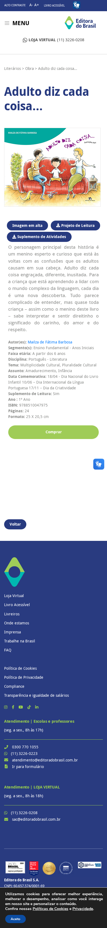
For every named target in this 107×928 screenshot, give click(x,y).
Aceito (15, 919)
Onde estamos (16, 622)
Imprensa (12, 632)
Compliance (14, 686)
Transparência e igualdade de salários (36, 695)
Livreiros (11, 613)
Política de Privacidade (23, 677)
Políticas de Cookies (50, 908)
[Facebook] (13, 707)
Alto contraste (15, 5)
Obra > (31, 68)
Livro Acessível (54, 5)
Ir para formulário (28, 766)
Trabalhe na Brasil (19, 641)
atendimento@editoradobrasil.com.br (45, 760)
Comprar (54, 431)
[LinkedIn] (36, 707)
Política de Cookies (20, 668)
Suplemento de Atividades (41, 236)
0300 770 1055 (25, 746)
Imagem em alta (27, 225)
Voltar (15, 524)
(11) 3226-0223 (24, 753)
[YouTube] (21, 707)
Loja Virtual (14, 595)
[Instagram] (6, 707)
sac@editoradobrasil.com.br (36, 819)
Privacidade (82, 908)
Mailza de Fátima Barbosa (50, 342)
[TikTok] (29, 707)
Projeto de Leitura (77, 225)
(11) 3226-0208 (56, 40)
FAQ (7, 650)
